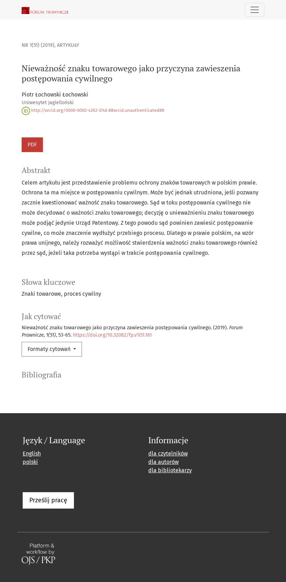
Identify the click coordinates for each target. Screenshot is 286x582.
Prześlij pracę (48, 500)
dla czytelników (168, 453)
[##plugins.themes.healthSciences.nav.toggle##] (254, 10)
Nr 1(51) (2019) (38, 45)
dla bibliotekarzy (170, 470)
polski (30, 462)
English (32, 453)
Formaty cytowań (50, 349)
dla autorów (163, 462)
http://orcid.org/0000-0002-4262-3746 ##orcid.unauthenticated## (97, 110)
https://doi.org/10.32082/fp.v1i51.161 (112, 335)
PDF (32, 144)
